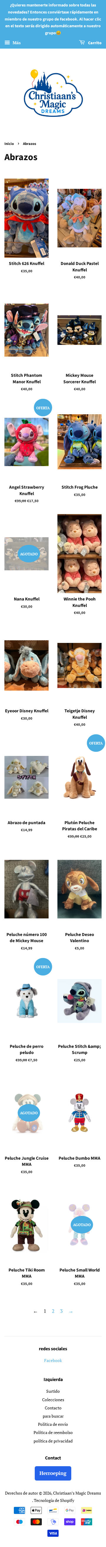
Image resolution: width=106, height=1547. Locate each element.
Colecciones (53, 1399)
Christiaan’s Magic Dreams (77, 1493)
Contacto (53, 1408)
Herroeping (53, 1473)
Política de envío (53, 1424)
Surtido (53, 1391)
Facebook (53, 1360)
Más (16, 42)
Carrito (94, 43)
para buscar (53, 1416)
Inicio (9, 143)
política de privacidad (53, 1441)
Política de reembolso (53, 1432)
